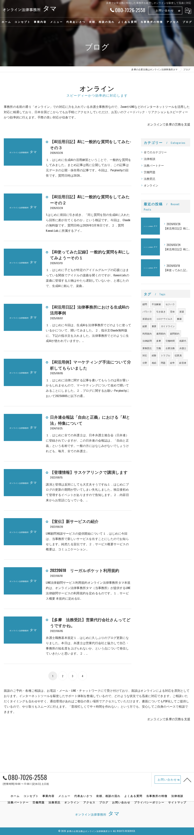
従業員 (178, 355)
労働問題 (149, 172)
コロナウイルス (164, 318)
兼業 (154, 326)
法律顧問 (147, 340)
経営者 (182, 362)
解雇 (179, 318)
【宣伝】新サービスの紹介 (74, 521)
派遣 (181, 311)
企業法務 (170, 348)
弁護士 (182, 348)
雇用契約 (161, 333)
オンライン (151, 185)
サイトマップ (177, 802)
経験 (154, 355)
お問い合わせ (165, 10)
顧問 (144, 304)
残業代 (182, 340)
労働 (158, 348)
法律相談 (149, 159)
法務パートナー (154, 165)
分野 (144, 362)
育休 (172, 311)
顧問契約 (174, 333)
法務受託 (149, 179)
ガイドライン (168, 326)
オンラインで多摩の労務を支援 (168, 124)
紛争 (172, 362)
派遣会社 (147, 318)
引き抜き (161, 311)
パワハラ (147, 311)
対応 (144, 355)
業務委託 (147, 348)
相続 (154, 362)
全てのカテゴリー (155, 152)
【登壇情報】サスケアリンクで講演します (89, 472)
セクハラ (170, 304)
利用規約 (147, 333)
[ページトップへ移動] (187, 779)
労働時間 (170, 340)
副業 (144, 326)
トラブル (165, 355)
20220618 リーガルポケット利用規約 (84, 570)
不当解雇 (156, 304)
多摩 (158, 340)
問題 (163, 362)
